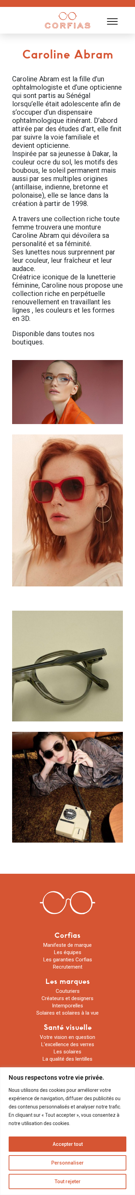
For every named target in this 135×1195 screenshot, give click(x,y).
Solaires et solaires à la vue (67, 1013)
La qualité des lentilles (67, 1059)
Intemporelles (67, 1006)
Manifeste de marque (67, 945)
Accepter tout (68, 1144)
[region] (67, 1131)
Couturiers (68, 991)
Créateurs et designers (67, 998)
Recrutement (67, 967)
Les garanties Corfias (67, 959)
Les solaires (67, 1052)
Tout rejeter (68, 1181)
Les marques (67, 981)
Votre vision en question (67, 1037)
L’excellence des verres (67, 1044)
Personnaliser (67, 1163)
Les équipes (67, 952)
